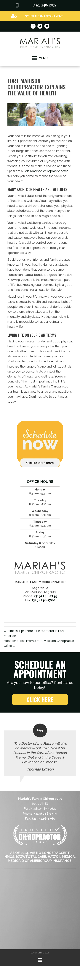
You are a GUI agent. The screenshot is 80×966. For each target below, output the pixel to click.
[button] (40, 699)
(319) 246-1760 (43, 600)
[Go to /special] (40, 15)
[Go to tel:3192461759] (40, 5)
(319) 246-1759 (45, 596)
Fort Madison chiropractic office (45, 171)
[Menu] (40, 960)
